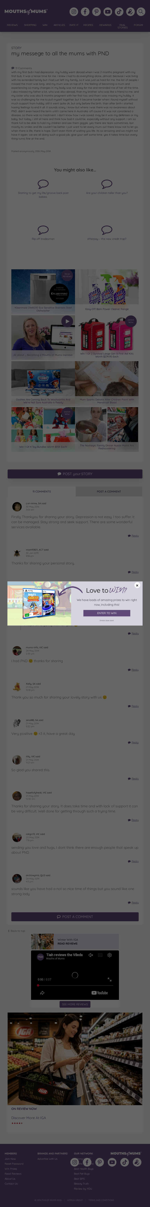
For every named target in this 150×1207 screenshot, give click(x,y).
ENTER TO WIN (106, 613)
